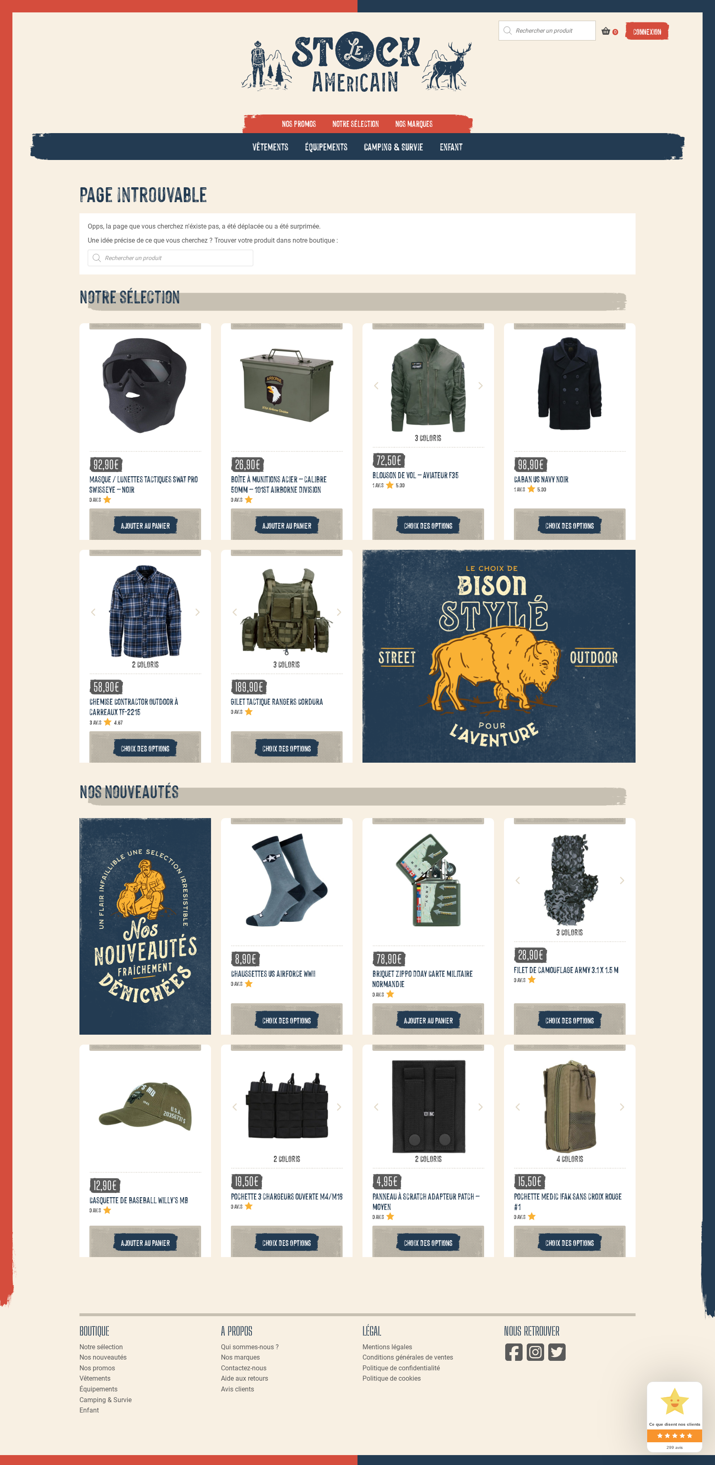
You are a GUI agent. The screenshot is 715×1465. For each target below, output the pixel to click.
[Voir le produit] (145, 432)
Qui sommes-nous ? (250, 1347)
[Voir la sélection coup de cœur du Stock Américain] (499, 656)
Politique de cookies (391, 1378)
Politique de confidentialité (401, 1368)
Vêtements (270, 146)
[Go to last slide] (376, 385)
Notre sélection (356, 123)
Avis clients (237, 1389)
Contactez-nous (243, 1368)
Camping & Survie (393, 146)
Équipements (326, 146)
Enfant (451, 146)
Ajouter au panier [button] (145, 525)
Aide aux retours (244, 1378)
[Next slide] (480, 385)
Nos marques (414, 123)
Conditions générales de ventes (407, 1357)
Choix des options (428, 525)
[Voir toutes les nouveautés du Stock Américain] (145, 926)
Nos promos (299, 123)
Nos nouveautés (103, 1357)
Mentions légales (387, 1347)
